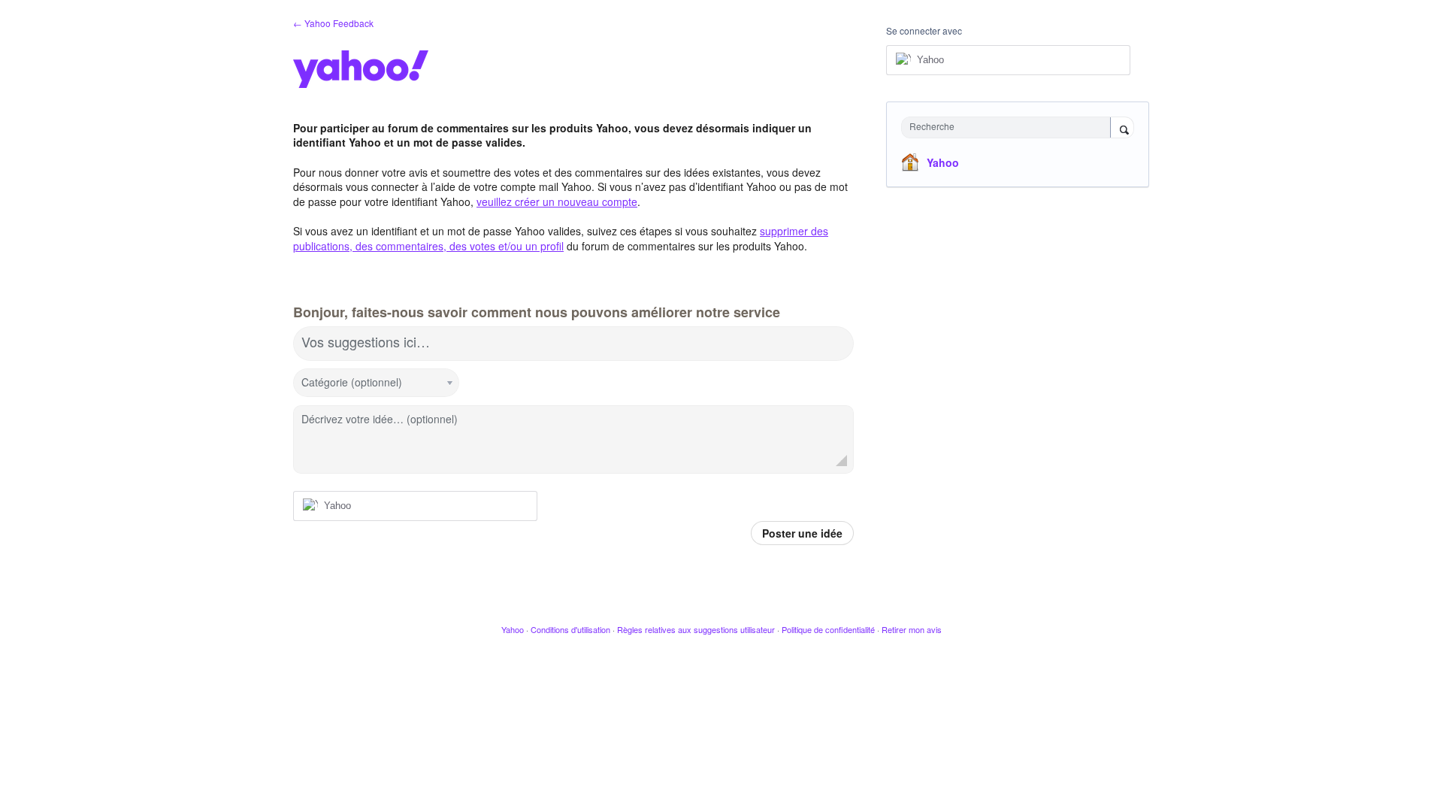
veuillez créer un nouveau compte (556, 201)
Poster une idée (802, 533)
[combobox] (1010, 127)
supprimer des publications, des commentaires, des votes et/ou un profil (560, 238)
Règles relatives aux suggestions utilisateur (696, 629)
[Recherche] (1122, 129)
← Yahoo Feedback (333, 23)
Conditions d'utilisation (570, 629)
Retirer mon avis (912, 629)
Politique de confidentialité (828, 629)
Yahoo (943, 162)
